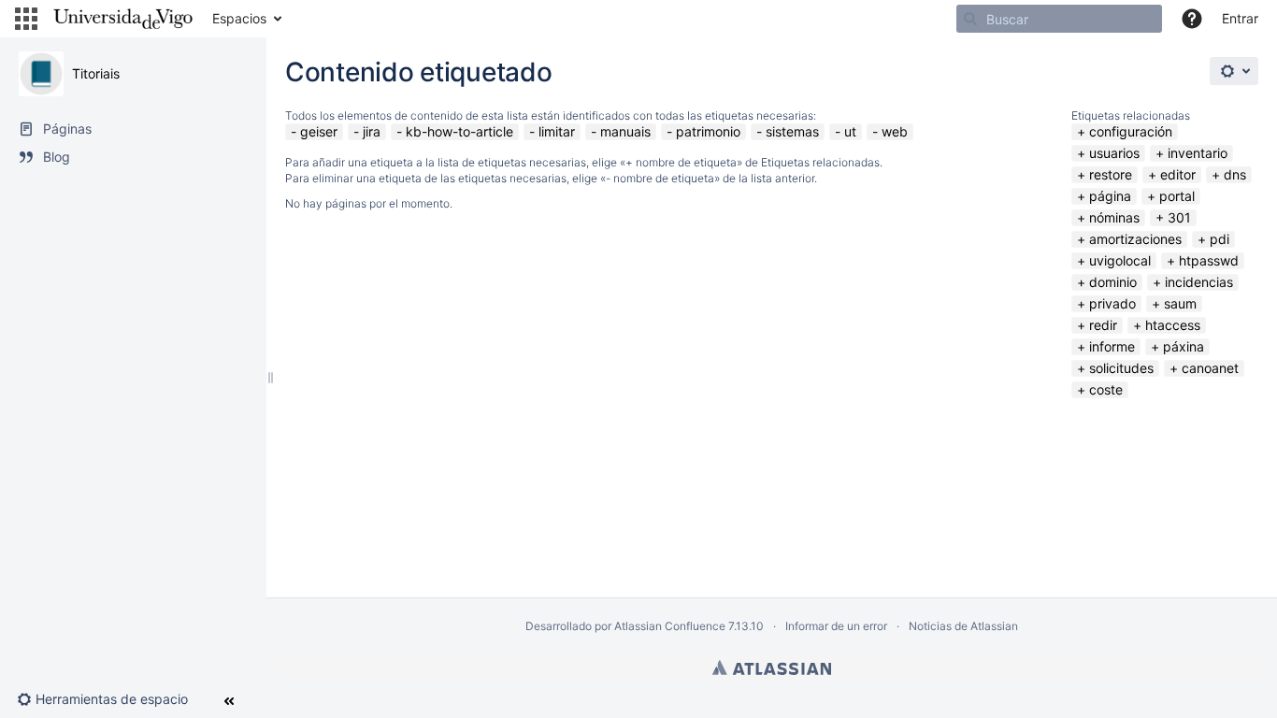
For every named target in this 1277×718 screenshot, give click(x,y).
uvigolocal (1120, 260)
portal (1177, 196)
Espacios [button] (239, 18)
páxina (1183, 346)
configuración (1130, 131)
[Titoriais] (41, 73)
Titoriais (96, 73)
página (1110, 196)
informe (1112, 346)
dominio (1113, 282)
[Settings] (1234, 71)
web (895, 131)
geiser (318, 131)
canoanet (1210, 368)
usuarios (1114, 153)
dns (1235, 174)
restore (1110, 174)
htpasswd (1209, 260)
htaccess (1172, 325)
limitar (556, 131)
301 (1179, 217)
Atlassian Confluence (669, 626)
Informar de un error (836, 626)
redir (1103, 325)
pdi (1219, 239)
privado (1112, 303)
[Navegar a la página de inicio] (123, 18)
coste (1106, 389)
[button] (26, 18)
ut (850, 131)
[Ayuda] (1191, 18)
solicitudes (1121, 368)
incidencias (1199, 282)
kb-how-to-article (459, 131)
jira (371, 131)
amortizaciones (1135, 239)
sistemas (792, 131)
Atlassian (771, 667)
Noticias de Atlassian (963, 626)
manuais (625, 131)
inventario (1197, 153)
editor (1178, 174)
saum (1180, 303)
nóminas (1114, 217)
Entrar (1240, 18)
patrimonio (708, 131)
